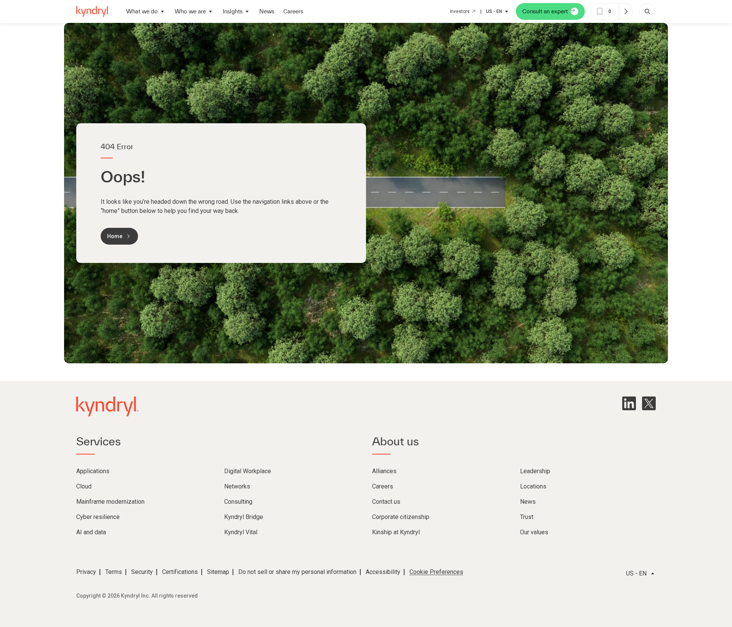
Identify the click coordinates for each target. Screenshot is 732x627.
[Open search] (647, 11)
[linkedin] (629, 403)
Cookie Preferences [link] (436, 571)
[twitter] (649, 403)
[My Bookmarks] (625, 11)
